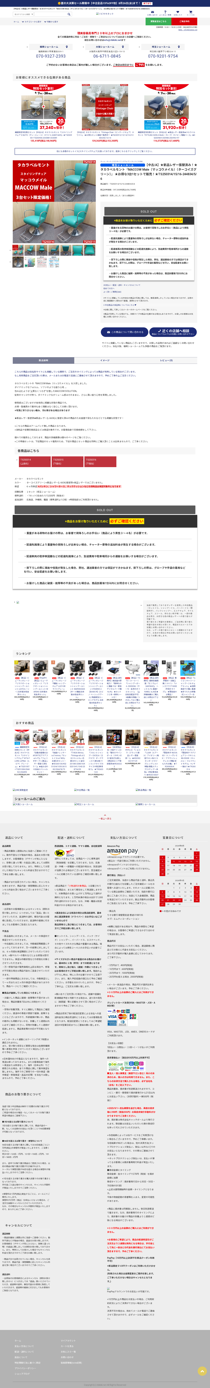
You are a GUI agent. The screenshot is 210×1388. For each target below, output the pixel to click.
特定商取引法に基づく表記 (27, 1363)
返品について (21, 1357)
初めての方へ (109, 288)
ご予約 (140, 64)
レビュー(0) (166, 360)
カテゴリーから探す (33, 22)
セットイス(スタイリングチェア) (118, 161)
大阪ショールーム (105, 47)
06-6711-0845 (107, 56)
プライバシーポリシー (25, 1368)
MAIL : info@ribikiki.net (187, 30)
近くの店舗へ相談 (173, 332)
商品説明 (43, 360)
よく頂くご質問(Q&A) (112, 292)
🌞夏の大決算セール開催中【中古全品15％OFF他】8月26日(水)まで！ (104, 3)
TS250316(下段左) (91, 462)
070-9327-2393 (51, 56)
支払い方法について (24, 1346)
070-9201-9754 (163, 56)
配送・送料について (24, 1352)
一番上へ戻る (105, 818)
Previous (17, 201)
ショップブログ (22, 1374)
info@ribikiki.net (112, 40)
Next (91, 201)
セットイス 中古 (137, 161)
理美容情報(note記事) (71, 1363)
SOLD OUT (149, 211)
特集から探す (52, 22)
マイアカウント (68, 1340)
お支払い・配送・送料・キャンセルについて (121, 285)
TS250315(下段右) (58, 462)
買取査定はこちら (158, 21)
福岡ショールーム (49, 47)
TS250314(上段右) (25, 462)
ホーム (16, 22)
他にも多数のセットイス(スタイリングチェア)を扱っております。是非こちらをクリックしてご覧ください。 (105, 151)
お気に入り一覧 (68, 1352)
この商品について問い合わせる (127, 332)
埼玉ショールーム (161, 47)
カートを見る (67, 1346)
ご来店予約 (184, 21)
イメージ (105, 360)
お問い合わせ (67, 1357)
